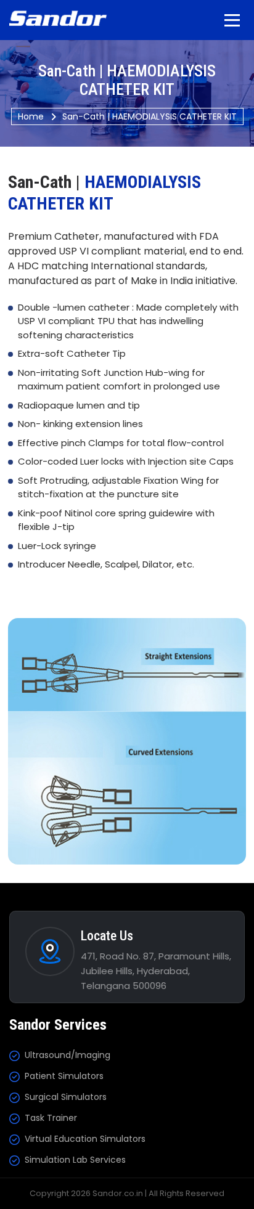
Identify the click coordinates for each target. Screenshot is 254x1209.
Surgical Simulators (66, 1097)
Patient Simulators (64, 1076)
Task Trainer (51, 1118)
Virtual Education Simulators (85, 1139)
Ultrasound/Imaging (67, 1055)
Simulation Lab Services (75, 1160)
